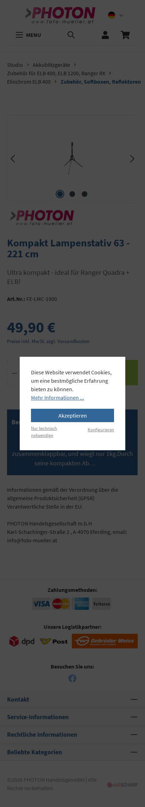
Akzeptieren (72, 415)
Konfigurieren (101, 429)
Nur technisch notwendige (44, 431)
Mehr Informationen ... (57, 397)
